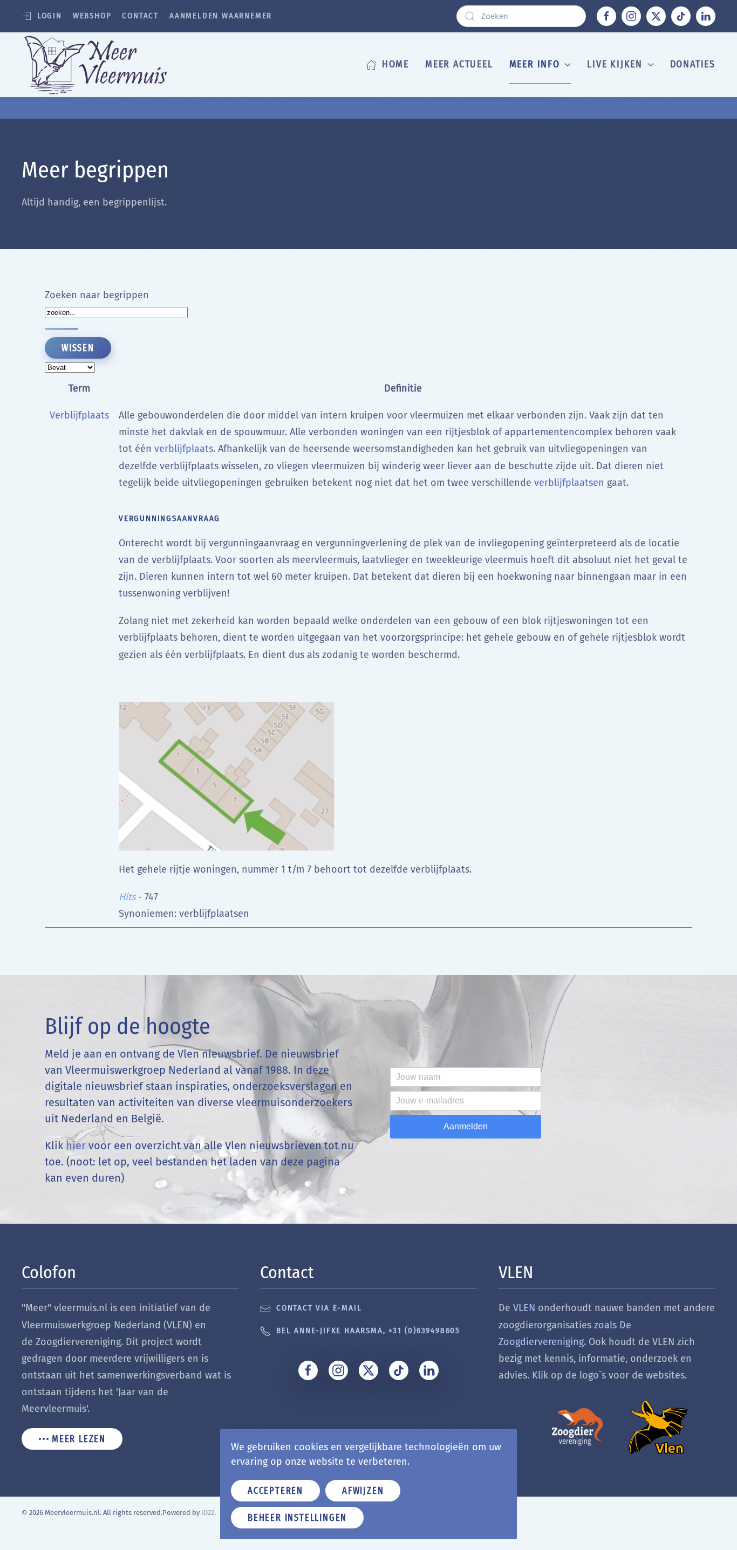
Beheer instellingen (297, 1518)
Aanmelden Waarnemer (220, 15)
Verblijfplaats (79, 415)
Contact (140, 15)
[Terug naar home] (112, 64)
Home (395, 64)
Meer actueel (459, 64)
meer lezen (79, 1439)
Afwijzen (363, 1491)
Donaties (692, 64)
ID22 (207, 1512)
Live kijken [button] (615, 64)
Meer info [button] (534, 64)
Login (49, 15)
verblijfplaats (183, 449)
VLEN (524, 1308)
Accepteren (275, 1491)
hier (76, 1145)
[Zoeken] (61, 329)
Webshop (92, 15)
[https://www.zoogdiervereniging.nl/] (577, 1426)
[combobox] (521, 16)
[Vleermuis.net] (658, 1426)
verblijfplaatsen (569, 483)
